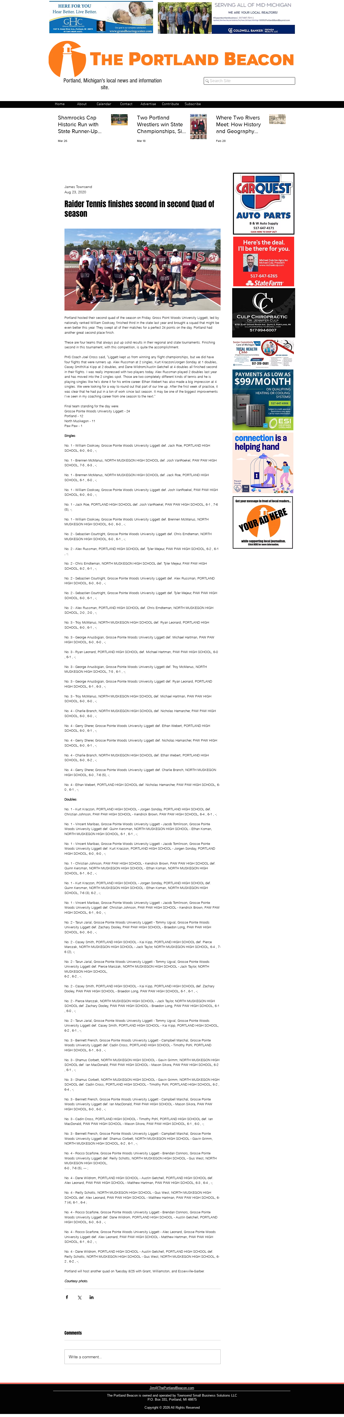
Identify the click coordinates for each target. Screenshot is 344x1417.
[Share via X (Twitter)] (79, 1297)
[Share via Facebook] (66, 1297)
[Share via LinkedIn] (91, 1297)
